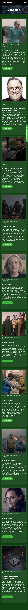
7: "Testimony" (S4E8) (10, 284)
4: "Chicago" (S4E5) (9, 460)
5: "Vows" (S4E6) (8, 401)
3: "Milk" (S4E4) (7, 518)
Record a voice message (26, 132)
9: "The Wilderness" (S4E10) (12, 168)
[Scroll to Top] (25, 607)
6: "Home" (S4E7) (8, 342)
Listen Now (7, 68)
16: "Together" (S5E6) (10, 50)
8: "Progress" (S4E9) (9, 226)
